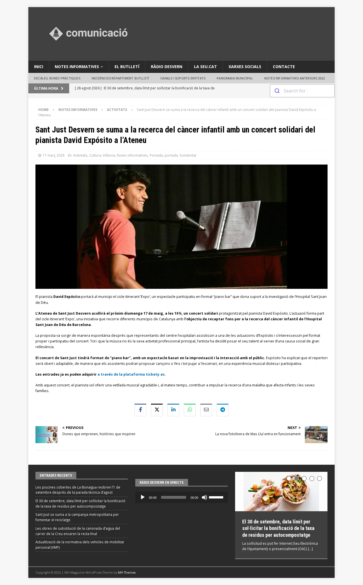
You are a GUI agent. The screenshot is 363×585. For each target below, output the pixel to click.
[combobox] (302, 90)
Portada (156, 155)
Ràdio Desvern (166, 66)
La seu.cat (205, 66)
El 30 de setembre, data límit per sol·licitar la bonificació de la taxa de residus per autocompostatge (278, 528)
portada (171, 155)
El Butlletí (127, 66)
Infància (109, 155)
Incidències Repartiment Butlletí (120, 78)
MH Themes (127, 572)
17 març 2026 (53, 155)
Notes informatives (77, 66)
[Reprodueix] (142, 497)
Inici (38, 66)
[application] (181, 497)
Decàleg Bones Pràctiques (57, 78)
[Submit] (277, 91)
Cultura (95, 155)
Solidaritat (188, 155)
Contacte (284, 66)
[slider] (217, 497)
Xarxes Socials (245, 66)
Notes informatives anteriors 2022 (294, 78)
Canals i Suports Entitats (182, 78)
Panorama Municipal (235, 78)
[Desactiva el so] (204, 497)
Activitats (80, 155)
